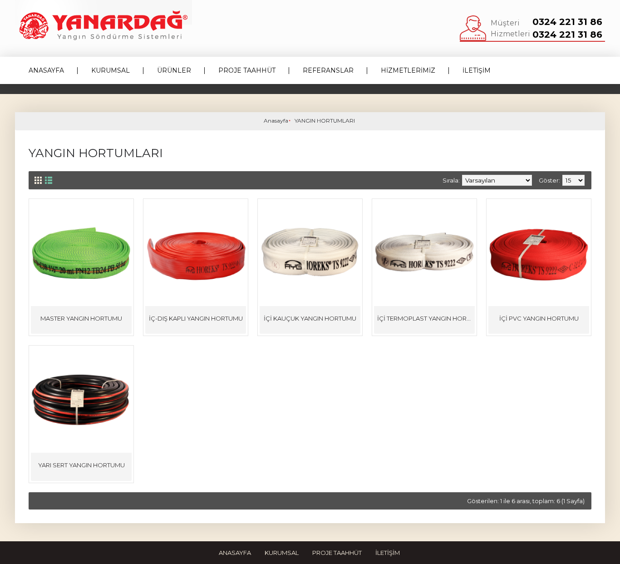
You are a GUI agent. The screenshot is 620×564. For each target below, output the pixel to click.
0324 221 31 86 (567, 21)
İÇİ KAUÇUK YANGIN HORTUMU (310, 318)
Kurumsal (282, 552)
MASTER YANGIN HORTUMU (81, 318)
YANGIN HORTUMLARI (325, 120)
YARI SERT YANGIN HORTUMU (81, 465)
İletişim (387, 552)
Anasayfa (276, 120)
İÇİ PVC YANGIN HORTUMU (539, 318)
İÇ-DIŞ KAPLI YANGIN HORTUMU (196, 318)
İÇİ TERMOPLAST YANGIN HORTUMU (426, 318)
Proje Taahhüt (337, 552)
